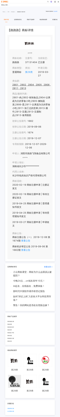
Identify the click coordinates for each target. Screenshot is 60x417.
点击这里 (55, 11)
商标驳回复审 (10, 327)
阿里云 (4, 11)
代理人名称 (18, 171)
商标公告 (16, 233)
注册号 (28, 58)
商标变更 (9, 335)
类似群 (15, 80)
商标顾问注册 (10, 338)
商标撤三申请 (10, 332)
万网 (8, 11)
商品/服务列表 (19, 93)
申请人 (15, 153)
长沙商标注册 (10, 411)
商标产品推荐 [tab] (30, 19)
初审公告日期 (19, 126)
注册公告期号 (19, 132)
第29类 (29, 72)
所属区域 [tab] (54, 19)
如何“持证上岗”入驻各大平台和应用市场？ (32, 298)
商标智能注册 (10, 321)
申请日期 (42, 67)
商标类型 (16, 67)
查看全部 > (48, 267)
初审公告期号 (19, 121)
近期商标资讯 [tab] (18, 19)
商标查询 (9, 341)
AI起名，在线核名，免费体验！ (29, 286)
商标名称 (16, 58)
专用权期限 (18, 144)
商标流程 (16, 181)
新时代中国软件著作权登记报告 (29, 291)
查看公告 (25, 240)
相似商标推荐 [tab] (43, 19)
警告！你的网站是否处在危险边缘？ (31, 305)
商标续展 (9, 324)
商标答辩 (9, 330)
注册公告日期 (19, 138)
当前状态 (42, 58)
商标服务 (13, 11)
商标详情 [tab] (6, 19)
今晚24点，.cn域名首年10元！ (29, 280)
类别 (27, 67)
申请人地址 (18, 162)
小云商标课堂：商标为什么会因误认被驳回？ (32, 274)
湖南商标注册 (10, 408)
